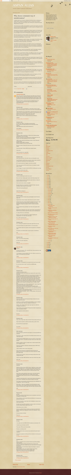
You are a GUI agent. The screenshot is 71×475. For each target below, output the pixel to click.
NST (46, 161)
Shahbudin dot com (50, 117)
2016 (48, 178)
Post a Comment (18, 460)
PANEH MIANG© (50, 108)
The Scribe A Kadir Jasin (51, 85)
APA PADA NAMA (49, 95)
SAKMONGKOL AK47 (50, 69)
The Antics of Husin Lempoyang (50, 103)
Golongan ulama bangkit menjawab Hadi (51, 60)
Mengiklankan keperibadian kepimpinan (52, 210)
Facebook (47, 149)
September (50, 193)
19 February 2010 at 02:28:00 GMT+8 (22, 267)
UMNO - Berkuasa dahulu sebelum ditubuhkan (52, 222)
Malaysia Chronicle (49, 157)
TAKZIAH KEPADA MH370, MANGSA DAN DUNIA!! (51, 126)
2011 (48, 186)
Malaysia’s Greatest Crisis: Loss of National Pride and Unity (52, 114)
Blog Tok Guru (49, 98)
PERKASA (48, 163)
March (49, 202)
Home (28, 464)
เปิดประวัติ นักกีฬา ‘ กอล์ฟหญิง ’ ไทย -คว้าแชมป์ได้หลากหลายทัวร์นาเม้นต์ (52, 91)
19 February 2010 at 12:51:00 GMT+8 (22, 294)
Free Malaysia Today (49, 150)
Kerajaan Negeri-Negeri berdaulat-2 (51, 236)
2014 (48, 181)
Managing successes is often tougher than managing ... (52, 217)
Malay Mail (48, 156)
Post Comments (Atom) (21, 466)
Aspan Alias (19, 88)
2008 (48, 244)
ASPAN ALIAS (23, 5)
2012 (48, 184)
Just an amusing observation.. (51, 109)
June (49, 198)
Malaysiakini (48, 160)
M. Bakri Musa (49, 89)
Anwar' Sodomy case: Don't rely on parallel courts (53, 229)
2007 (48, 245)
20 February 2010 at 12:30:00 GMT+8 (22, 416)
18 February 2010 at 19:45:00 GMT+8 (22, 219)
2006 (48, 247)
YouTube (47, 170)
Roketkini (47, 164)
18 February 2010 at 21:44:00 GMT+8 (22, 257)
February (49, 204)
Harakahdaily (48, 153)
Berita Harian (48, 146)
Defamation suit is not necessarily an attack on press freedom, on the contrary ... (52, 75)
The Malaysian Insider (49, 166)
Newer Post (15, 464)
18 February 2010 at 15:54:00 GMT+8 (22, 153)
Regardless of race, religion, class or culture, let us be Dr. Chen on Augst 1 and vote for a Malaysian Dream (52, 81)
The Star (47, 167)
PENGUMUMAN (49, 118)
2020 (48, 175)
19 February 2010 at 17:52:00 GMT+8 (22, 315)
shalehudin (49, 120)
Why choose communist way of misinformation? (53, 214)
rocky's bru (49, 73)
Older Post (41, 464)
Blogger (40, 472)
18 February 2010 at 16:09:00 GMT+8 (22, 171)
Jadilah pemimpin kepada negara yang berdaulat (52, 233)
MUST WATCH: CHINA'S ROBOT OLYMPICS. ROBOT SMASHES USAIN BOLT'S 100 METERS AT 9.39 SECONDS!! (52, 65)
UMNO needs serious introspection (51, 206)
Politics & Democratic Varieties (53, 212)
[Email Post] (26, 88)
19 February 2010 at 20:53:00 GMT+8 (22, 360)
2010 (48, 187)
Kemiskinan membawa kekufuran (51, 226)
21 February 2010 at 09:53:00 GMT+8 (22, 452)
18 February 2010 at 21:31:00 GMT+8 (22, 243)
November (50, 190)
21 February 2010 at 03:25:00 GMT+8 (22, 436)
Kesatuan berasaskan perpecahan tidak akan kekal (53, 224)
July (49, 196)
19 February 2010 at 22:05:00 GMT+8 (22, 389)
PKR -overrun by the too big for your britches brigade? (51, 70)
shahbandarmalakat (19, 94)
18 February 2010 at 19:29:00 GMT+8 (22, 192)
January (49, 240)
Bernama (47, 147)
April (49, 201)
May (49, 199)
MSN (47, 154)
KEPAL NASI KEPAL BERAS (52, 125)
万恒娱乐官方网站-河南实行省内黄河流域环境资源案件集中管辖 (52, 100)
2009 (48, 242)
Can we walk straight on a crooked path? (52, 231)
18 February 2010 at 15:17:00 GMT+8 (22, 129)
